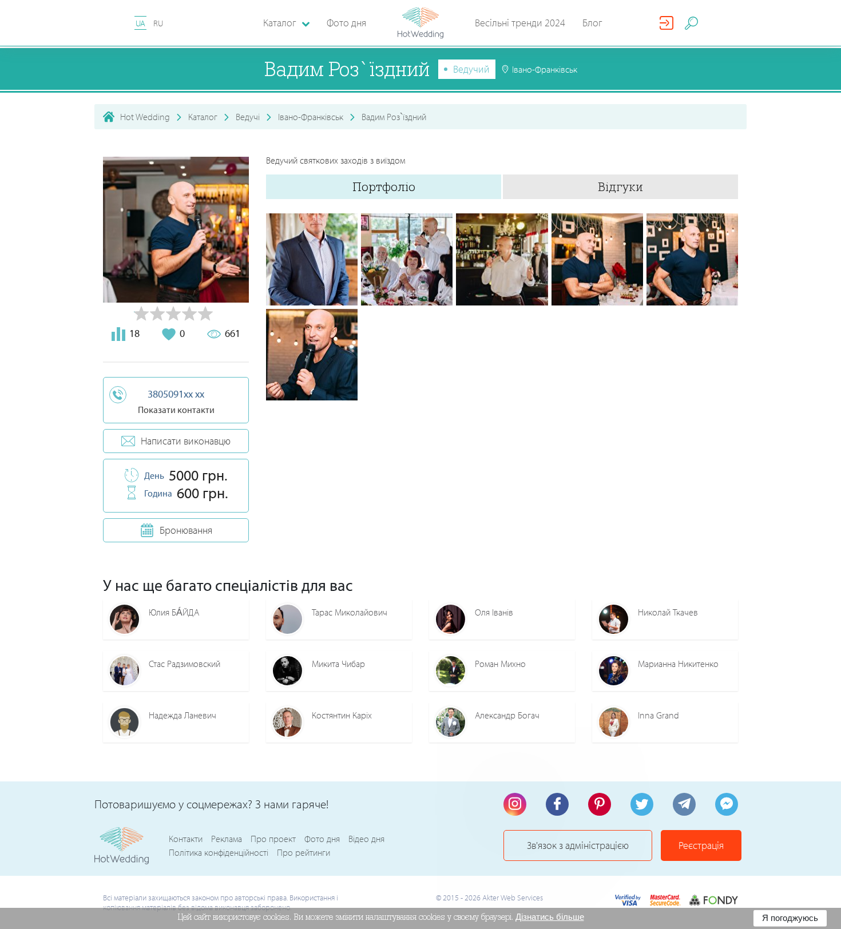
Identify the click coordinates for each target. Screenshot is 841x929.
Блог (592, 22)
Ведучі (248, 116)
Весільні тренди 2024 (520, 22)
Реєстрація (701, 845)
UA (140, 23)
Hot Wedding (145, 116)
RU (158, 23)
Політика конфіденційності (218, 852)
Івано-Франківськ (310, 116)
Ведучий (471, 69)
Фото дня (346, 22)
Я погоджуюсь (790, 918)
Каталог (202, 116)
